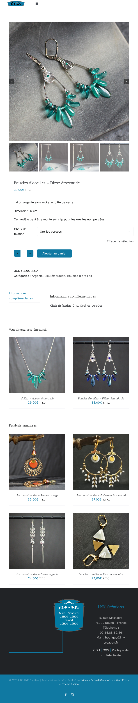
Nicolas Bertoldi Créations (96, 680)
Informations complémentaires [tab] (21, 295)
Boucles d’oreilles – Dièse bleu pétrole (101, 398)
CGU (96, 650)
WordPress (122, 680)
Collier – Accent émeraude (37, 398)
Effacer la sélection (120, 241)
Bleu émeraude (55, 276)
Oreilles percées (91, 305)
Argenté (37, 276)
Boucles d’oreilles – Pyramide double (101, 574)
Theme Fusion (70, 684)
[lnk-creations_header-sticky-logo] (16, 2)
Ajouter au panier (54, 253)
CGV (106, 650)
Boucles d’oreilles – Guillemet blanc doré (100, 495)
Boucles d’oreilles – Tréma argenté (37, 574)
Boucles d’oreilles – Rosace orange (37, 495)
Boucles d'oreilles (79, 276)
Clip (75, 305)
